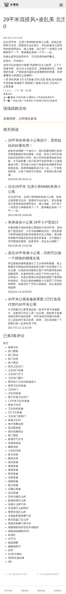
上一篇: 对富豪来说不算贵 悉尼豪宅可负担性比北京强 (28, 574)
